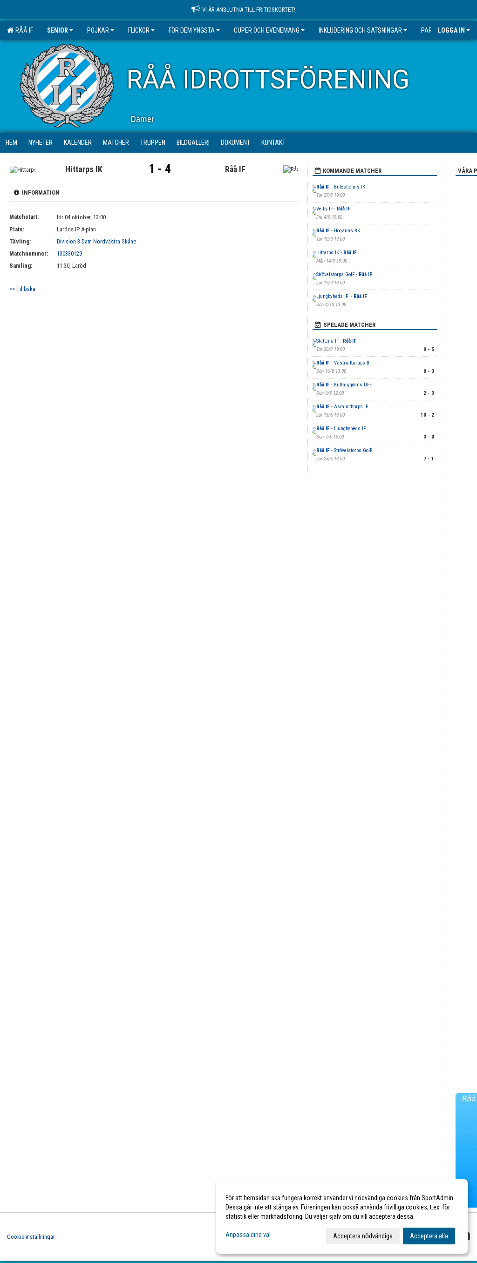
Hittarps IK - (336, 253)
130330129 (69, 253)
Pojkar (98, 30)
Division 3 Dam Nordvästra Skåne (96, 241)
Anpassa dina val (248, 1234)
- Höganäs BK (338, 231)
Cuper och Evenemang (267, 30)
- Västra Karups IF (343, 363)
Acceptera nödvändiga (363, 1236)
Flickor (139, 30)
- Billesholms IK (341, 187)
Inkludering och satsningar (360, 30)
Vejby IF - (333, 209)
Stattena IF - (336, 341)
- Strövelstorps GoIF (344, 450)
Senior (57, 30)
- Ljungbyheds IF (341, 429)
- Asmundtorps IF (342, 407)
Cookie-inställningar (31, 1236)
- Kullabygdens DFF (344, 385)
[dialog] (342, 1216)
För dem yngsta (192, 30)
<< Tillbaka (22, 288)
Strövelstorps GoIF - (344, 274)
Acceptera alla (429, 1236)
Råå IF (23, 30)
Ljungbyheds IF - (341, 296)
